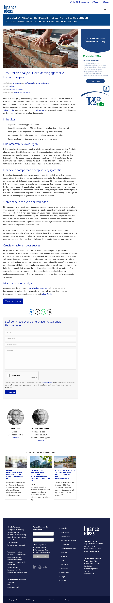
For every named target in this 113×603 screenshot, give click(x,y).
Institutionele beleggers (42, 552)
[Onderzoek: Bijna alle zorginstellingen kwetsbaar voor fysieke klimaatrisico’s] (65, 462)
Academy (64, 556)
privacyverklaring (47, 383)
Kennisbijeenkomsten (68, 548)
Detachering (65, 532)
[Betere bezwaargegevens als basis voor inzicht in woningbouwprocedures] (16, 462)
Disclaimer (52, 600)
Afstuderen (65, 573)
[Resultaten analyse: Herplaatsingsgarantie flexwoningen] (40, 48)
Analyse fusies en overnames (18, 540)
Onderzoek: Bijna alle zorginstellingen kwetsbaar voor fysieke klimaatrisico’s (65, 474)
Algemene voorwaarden (40, 600)
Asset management (14, 557)
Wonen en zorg (13, 567)
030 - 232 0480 (96, 549)
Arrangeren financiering (16, 529)
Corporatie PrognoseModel (17, 562)
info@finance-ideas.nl (91, 551)
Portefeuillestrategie (15, 560)
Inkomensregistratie (14, 570)
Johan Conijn (29, 83)
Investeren (11, 565)
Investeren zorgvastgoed (16, 545)
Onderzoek (26, 92)
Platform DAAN (89, 574)
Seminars (64, 552)
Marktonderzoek (13, 587)
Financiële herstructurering (17, 535)
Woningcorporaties (25, 21)
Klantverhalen (65, 536)
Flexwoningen (17, 92)
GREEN (86, 571)
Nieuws (13, 21)
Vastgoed (11, 582)
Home (7, 21)
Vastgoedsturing (13, 542)
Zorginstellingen (40, 547)
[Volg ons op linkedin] (35, 567)
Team (63, 560)
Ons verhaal (65, 544)
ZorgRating (88, 566)
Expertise (64, 528)
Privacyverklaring (63, 600)
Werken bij (64, 564)
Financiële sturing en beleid (17, 554)
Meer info (15, 438)
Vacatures (64, 569)
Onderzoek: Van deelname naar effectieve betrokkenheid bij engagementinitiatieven (40, 475)
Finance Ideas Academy (92, 563)
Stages (63, 577)
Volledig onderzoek (13, 301)
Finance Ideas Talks (90, 561)
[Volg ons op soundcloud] (45, 567)
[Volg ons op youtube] (40, 567)
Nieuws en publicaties (68, 540)
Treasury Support (13, 532)
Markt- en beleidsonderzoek (17, 572)
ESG (9, 585)
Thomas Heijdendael (42, 83)
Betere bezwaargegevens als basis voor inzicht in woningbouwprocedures (16, 474)
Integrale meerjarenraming (17, 537)
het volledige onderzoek (38, 288)
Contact (63, 581)
